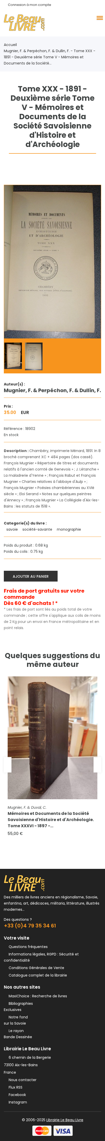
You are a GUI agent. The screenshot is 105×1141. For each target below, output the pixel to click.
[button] (99, 18)
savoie (12, 529)
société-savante (37, 529)
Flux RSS (14, 1087)
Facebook (16, 1094)
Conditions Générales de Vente (35, 967)
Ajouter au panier (31, 576)
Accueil (10, 44)
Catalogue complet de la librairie (37, 975)
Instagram (17, 1102)
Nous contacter (21, 1079)
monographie (69, 529)
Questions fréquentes (27, 946)
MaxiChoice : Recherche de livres (37, 996)
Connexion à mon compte (29, 4)
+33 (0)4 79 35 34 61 (30, 925)
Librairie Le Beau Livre (64, 1119)
